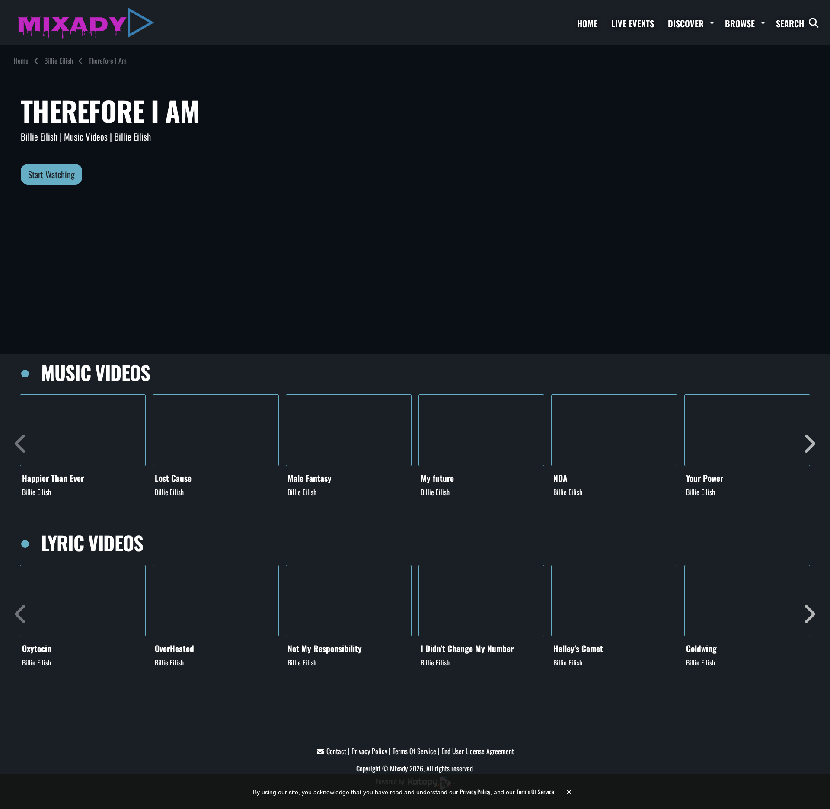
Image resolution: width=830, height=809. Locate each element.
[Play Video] (83, 430)
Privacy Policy (369, 751)
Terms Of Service (414, 751)
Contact (336, 751)
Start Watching (51, 174)
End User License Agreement (477, 751)
